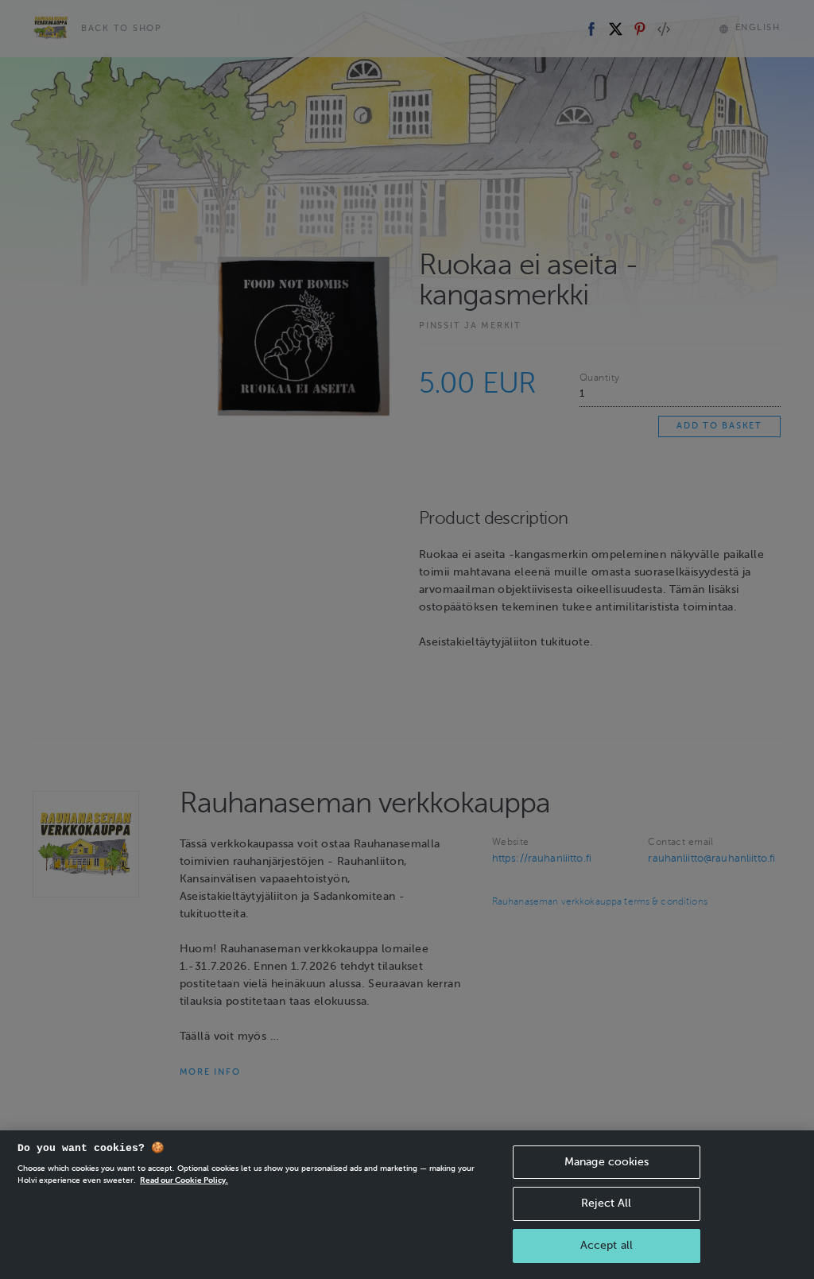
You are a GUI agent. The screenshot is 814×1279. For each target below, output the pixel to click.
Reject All (606, 1203)
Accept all (606, 1245)
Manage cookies (606, 1162)
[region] (407, 1204)
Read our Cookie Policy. (184, 1180)
